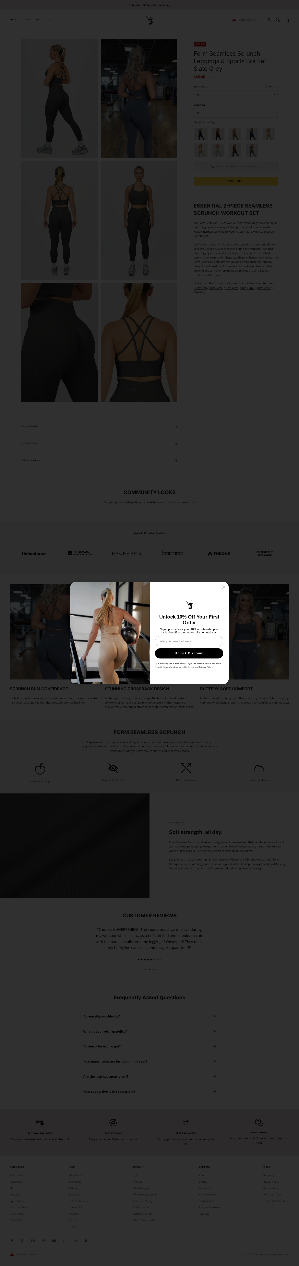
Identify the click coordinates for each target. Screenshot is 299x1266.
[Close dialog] (223, 587)
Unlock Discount (189, 653)
